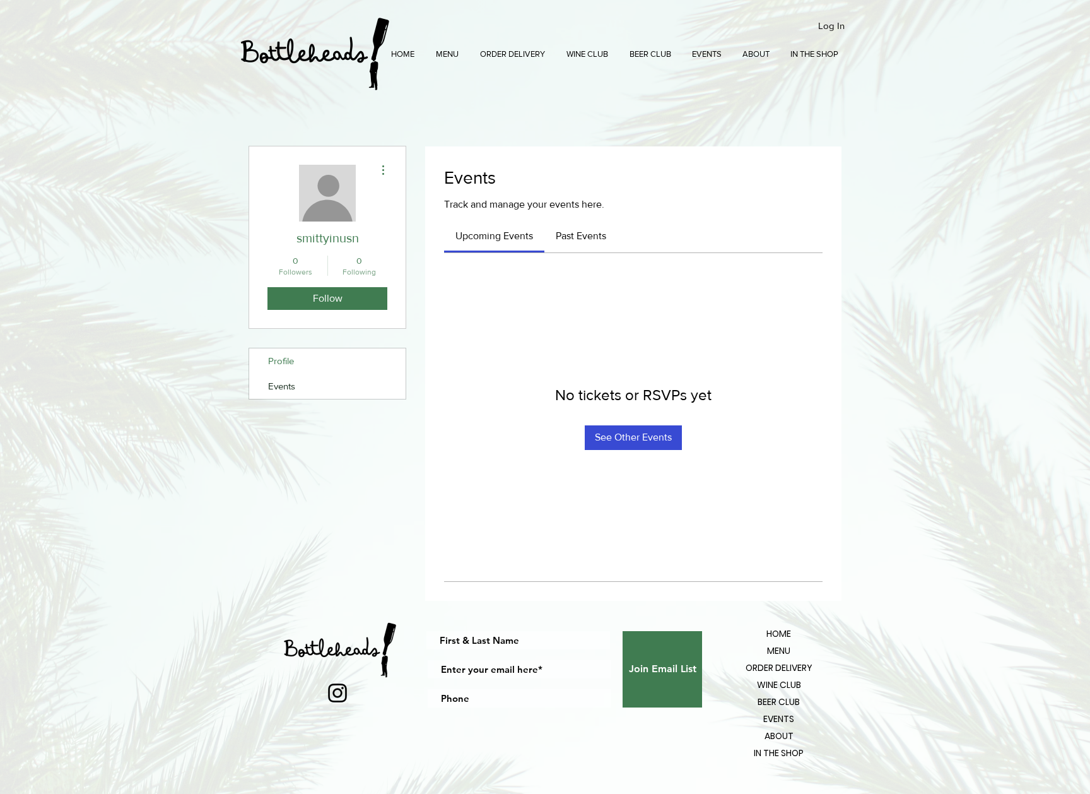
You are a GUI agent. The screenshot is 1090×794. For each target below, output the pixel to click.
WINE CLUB (779, 684)
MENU (778, 650)
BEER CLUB (779, 702)
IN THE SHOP (779, 753)
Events (281, 386)
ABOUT (779, 736)
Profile (281, 360)
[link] (494, 235)
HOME (778, 633)
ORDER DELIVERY (779, 667)
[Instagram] (337, 693)
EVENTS (778, 719)
